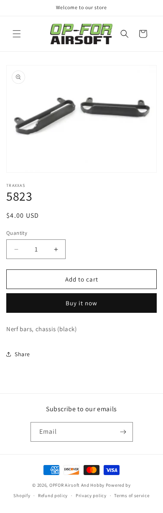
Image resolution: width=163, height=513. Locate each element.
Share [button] (22, 354)
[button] (17, 34)
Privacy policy (91, 495)
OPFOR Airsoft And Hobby (76, 485)
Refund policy (53, 495)
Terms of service (131, 495)
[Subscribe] (123, 432)
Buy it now (81, 303)
